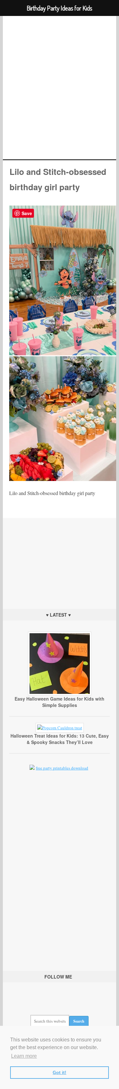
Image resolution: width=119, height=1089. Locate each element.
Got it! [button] (59, 1072)
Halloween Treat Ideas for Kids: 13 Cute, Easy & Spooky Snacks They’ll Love (59, 738)
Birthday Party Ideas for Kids (59, 87)
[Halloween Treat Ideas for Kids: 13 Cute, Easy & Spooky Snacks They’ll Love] (60, 728)
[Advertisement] (59, 558)
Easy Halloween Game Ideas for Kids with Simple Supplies (59, 701)
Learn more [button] (24, 1056)
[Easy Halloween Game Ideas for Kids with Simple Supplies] (59, 694)
